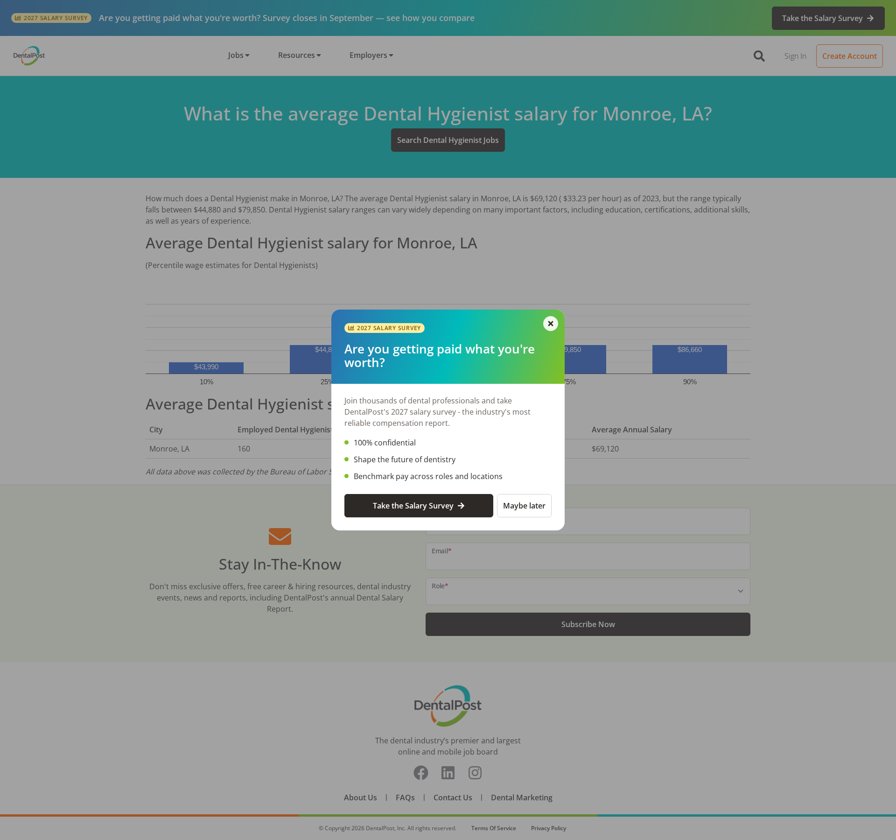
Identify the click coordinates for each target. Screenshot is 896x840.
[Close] (550, 323)
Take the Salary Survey (413, 506)
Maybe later (524, 506)
